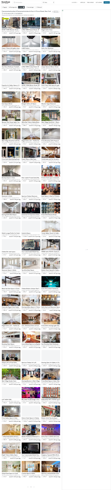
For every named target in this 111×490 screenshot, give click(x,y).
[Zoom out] (64, 486)
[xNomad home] (6, 2)
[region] (86, 250)
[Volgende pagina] (34, 487)
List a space (99, 2)
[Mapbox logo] (65, 489)
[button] (12, 27)
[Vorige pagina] (28, 487)
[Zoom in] (64, 484)
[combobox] (27, 2)
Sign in (106, 2)
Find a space (90, 2)
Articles (82, 2)
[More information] (33, 15)
